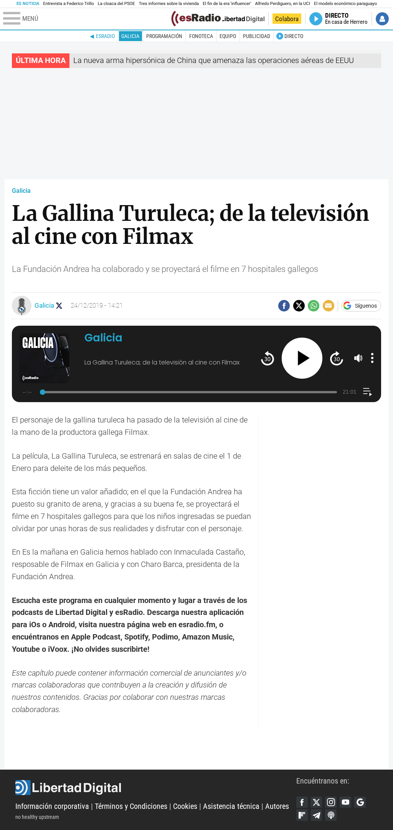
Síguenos (366, 305)
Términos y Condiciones (131, 806)
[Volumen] (358, 358)
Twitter (316, 802)
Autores (277, 806)
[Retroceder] (267, 358)
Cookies (185, 806)
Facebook (302, 802)
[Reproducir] (302, 358)
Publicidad (256, 36)
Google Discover (360, 802)
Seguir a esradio (59, 305)
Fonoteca (201, 36)
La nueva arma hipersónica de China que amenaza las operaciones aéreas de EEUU (213, 60)
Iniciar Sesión (382, 18)
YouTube (345, 802)
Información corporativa (52, 806)
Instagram (331, 802)
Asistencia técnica (231, 806)
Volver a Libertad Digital (238, 18)
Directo (293, 36)
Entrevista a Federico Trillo (68, 3)
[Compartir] (284, 305)
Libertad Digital (155, 787)
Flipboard (302, 815)
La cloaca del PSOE (116, 3)
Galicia (130, 36)
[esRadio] (196, 19)
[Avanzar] (336, 358)
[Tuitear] (299, 305)
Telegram (316, 815)
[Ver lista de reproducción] (367, 392)
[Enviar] (313, 305)
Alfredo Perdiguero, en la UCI (282, 3)
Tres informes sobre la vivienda (169, 3)
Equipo (228, 36)
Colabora (287, 19)
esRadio (105, 36)
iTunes (331, 815)
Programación (164, 36)
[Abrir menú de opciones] (372, 358)
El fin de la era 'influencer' (227, 3)
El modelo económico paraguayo (345, 3)
